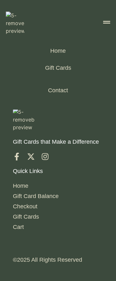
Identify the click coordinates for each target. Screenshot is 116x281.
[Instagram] (45, 156)
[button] (106, 23)
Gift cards (26, 216)
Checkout (25, 206)
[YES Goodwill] (17, 156)
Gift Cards (58, 68)
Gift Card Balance (36, 196)
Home (58, 51)
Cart (18, 227)
